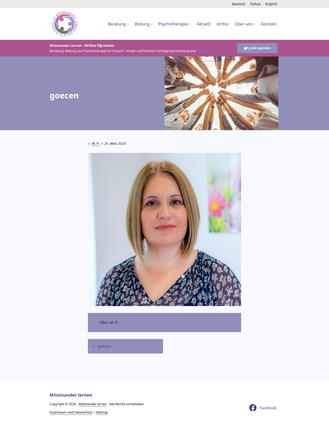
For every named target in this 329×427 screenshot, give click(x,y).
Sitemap (102, 412)
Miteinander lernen (93, 404)
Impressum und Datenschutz (71, 412)
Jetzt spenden (260, 48)
